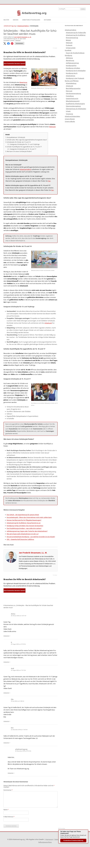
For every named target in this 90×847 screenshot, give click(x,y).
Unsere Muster (70, 119)
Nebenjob (52, 127)
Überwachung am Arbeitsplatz (76, 109)
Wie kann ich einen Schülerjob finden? (19, 151)
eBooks (15, 20)
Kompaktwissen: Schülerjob (16, 137)
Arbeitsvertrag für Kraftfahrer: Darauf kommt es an (24, 523)
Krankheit (68, 50)
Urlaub (68, 111)
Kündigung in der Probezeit (75, 78)
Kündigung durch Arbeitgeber (76, 71)
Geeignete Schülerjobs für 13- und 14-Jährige (25, 144)
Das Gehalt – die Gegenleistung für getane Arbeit (23, 515)
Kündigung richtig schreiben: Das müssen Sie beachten (25, 526)
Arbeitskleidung (71, 83)
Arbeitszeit (48, 323)
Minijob (68, 40)
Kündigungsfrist (71, 65)
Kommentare (19, 43)
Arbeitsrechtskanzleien (31, 20)
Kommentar (8, 790)
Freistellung (70, 96)
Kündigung (68, 55)
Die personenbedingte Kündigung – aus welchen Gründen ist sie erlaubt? (31, 537)
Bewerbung (23, 82)
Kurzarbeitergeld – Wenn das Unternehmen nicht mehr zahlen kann (29, 517)
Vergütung (69, 114)
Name (6, 810)
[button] (5, 43)
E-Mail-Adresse (9, 817)
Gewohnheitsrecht (72, 99)
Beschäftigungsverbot (73, 88)
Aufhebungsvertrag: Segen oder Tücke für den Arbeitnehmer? (27, 531)
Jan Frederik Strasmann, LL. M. (22, 37)
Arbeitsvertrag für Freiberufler (76, 33)
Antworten (6, 636)
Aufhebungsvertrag (72, 63)
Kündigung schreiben (73, 68)
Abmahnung (70, 60)
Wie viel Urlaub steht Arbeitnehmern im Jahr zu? (22, 534)
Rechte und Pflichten (72, 81)
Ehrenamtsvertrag (72, 38)
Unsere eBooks (70, 121)
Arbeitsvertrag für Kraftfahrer (76, 35)
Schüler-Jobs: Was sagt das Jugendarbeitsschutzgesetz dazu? (27, 140)
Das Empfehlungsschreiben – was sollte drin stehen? (24, 528)
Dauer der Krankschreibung (75, 53)
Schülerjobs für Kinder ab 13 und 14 (18, 142)
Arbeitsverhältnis (23, 26)
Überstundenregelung (73, 106)
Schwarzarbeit (70, 48)
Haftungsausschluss (45, 842)
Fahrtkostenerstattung (73, 93)
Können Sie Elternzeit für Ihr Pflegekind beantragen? (24, 520)
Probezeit (69, 45)
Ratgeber (47, 20)
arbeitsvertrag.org (10, 26)
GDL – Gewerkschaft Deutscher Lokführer (20, 539)
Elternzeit (69, 91)
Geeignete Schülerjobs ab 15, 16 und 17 (23, 149)
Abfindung (69, 58)
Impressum (49, 839)
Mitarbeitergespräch (73, 101)
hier (49, 181)
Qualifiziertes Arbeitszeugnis (75, 104)
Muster (6, 20)
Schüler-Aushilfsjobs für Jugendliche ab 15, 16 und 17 (24, 147)
